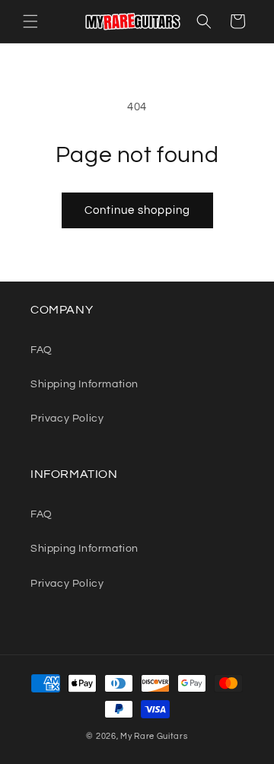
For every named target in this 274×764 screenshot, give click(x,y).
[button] (30, 21)
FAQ (41, 350)
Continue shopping (137, 210)
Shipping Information (84, 384)
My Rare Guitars (154, 736)
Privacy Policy (67, 418)
